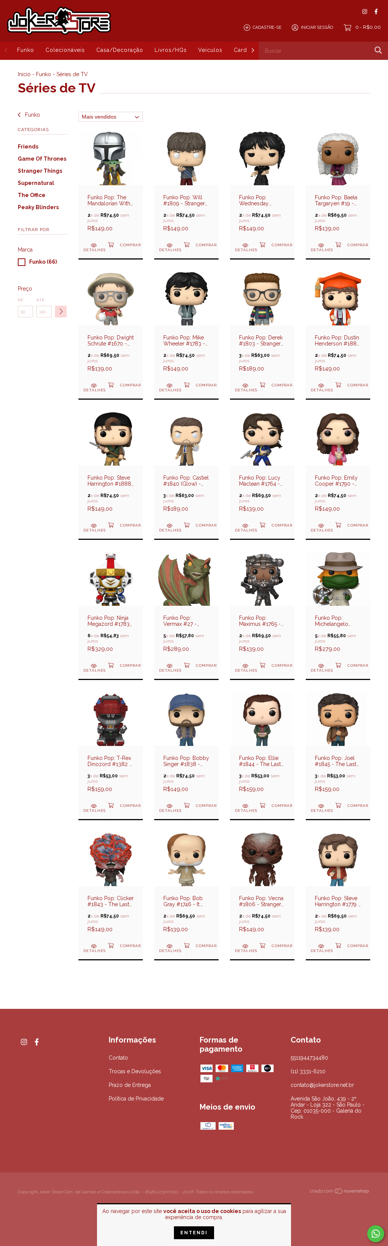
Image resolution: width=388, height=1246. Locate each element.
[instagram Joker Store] (364, 11)
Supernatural (36, 183)
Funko (25, 50)
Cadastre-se (267, 27)
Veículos (210, 50)
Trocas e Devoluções (135, 1071)
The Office (31, 195)
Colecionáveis (65, 50)
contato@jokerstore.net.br (322, 1085)
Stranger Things (40, 171)
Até (40, 300)
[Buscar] (378, 50)
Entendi (194, 1232)
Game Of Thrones (42, 159)
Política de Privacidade (136, 1099)
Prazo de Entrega (130, 1085)
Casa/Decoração (119, 50)
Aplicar (61, 311)
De (20, 300)
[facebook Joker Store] (376, 11)
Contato (118, 1058)
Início (24, 74)
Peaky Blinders (38, 207)
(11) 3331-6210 (308, 1071)
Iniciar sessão (317, 27)
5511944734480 (309, 1058)
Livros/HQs (171, 50)
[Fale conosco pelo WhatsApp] (375, 1233)
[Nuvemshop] (340, 1193)
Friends (28, 147)
